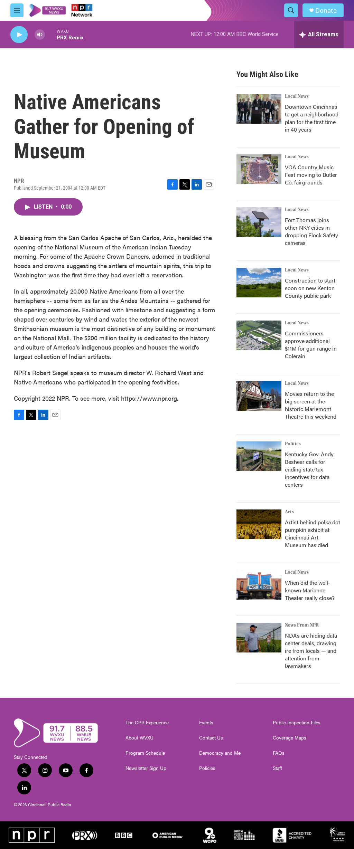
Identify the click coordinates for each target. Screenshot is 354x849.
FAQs (279, 753)
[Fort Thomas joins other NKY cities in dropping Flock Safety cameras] (258, 222)
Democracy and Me (220, 753)
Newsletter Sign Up (145, 768)
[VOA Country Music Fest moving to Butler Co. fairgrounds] (258, 169)
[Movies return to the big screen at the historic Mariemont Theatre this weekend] (258, 396)
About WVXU (139, 738)
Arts (289, 512)
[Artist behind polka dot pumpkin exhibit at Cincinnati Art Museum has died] (258, 524)
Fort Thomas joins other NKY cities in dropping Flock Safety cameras (311, 231)
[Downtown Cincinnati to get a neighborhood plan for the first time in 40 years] (258, 109)
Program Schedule (145, 753)
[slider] (51, 34)
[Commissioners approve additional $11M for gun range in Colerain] (258, 335)
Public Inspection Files (296, 722)
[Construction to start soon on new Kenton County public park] (258, 282)
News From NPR (302, 625)
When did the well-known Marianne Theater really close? (310, 590)
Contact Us (211, 738)
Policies (207, 768)
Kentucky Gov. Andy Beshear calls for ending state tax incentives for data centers (309, 469)
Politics (293, 444)
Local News (297, 96)
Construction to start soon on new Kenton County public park (310, 287)
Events (206, 722)
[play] (19, 35)
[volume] (40, 34)
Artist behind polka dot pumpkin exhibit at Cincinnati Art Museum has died (312, 533)
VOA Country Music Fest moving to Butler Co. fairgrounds (311, 174)
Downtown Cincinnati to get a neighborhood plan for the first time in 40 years (311, 118)
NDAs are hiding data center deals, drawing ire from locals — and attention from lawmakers (311, 650)
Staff (277, 768)
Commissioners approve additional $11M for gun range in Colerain (311, 344)
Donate (326, 10)
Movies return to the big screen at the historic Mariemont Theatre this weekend (310, 405)
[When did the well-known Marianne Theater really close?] (258, 585)
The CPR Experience (147, 722)
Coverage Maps (289, 738)
